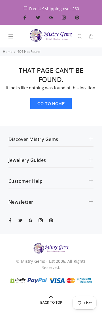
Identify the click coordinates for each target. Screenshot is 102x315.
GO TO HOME (51, 103)
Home (7, 51)
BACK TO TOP (51, 302)
